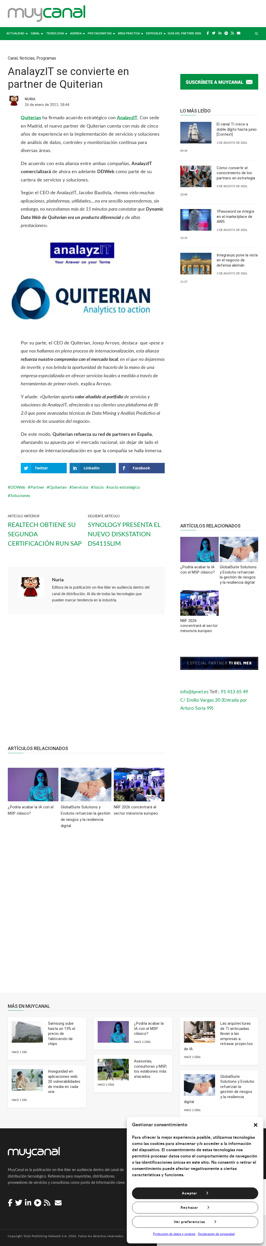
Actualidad (15, 33)
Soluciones (20, 496)
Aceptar (189, 1193)
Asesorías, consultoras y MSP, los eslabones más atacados (150, 1069)
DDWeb (17, 487)
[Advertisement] (86, 682)
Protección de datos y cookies (174, 1234)
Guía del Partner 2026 (184, 33)
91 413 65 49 (234, 692)
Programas (46, 58)
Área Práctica (129, 33)
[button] (255, 1125)
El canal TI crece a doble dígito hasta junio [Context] (237, 129)
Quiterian (31, 118)
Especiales (154, 33)
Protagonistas (100, 33)
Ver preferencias (189, 1222)
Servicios (80, 487)
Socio (99, 487)
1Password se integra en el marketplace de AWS (235, 216)
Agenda (76, 33)
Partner (37, 487)
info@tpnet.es (194, 692)
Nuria (58, 580)
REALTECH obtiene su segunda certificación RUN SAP (45, 534)
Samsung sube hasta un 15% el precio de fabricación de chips (61, 1033)
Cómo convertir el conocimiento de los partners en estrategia (236, 173)
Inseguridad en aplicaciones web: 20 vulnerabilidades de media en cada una (64, 1081)
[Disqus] (86, 914)
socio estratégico (124, 487)
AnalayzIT (127, 118)
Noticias (27, 58)
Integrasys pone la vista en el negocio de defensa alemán (237, 260)
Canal (35, 33)
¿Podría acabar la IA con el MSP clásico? (149, 1028)
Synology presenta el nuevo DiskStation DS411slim (124, 534)
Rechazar (189, 1208)
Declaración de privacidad (216, 1234)
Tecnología (55, 33)
